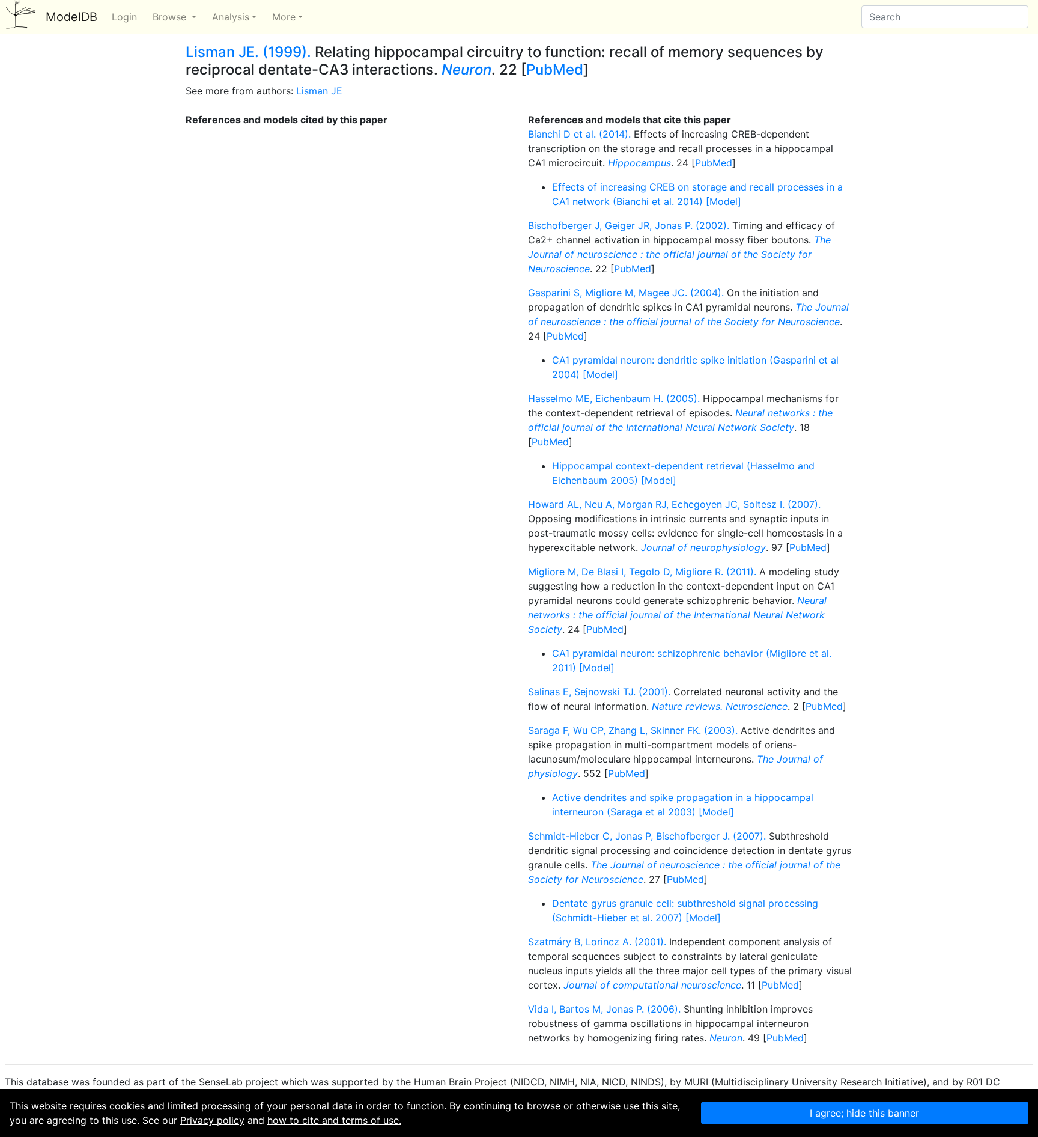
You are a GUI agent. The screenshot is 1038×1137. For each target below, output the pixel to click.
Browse (171, 17)
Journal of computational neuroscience (652, 985)
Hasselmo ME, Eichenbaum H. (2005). (614, 398)
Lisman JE (319, 91)
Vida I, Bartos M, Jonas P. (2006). (604, 1009)
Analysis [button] (230, 17)
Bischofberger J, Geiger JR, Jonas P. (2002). (628, 225)
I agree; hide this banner (864, 1113)
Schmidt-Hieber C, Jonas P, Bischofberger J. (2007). (647, 836)
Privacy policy (212, 1120)
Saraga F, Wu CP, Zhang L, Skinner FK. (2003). (633, 730)
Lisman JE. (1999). (248, 52)
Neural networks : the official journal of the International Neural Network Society (677, 614)
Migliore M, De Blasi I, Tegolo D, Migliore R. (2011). (642, 571)
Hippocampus (639, 163)
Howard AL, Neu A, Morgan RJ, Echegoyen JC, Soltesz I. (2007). (674, 504)
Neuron (466, 69)
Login (124, 17)
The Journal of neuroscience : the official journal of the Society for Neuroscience (679, 254)
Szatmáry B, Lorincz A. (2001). (597, 942)
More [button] (284, 17)
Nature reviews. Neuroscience (720, 706)
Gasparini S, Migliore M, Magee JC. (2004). (626, 293)
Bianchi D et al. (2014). (579, 134)
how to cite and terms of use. (334, 1120)
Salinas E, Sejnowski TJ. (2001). (599, 692)
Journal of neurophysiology (703, 547)
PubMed (554, 69)
